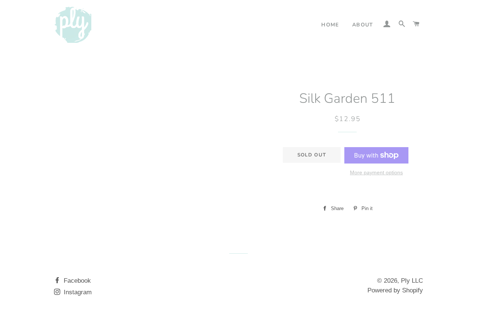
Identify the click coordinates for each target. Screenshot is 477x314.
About (362, 24)
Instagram (77, 292)
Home (330, 24)
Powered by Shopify (395, 290)
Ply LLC (412, 280)
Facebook (76, 280)
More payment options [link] (376, 172)
